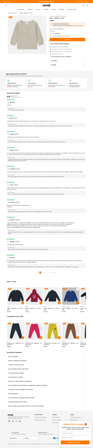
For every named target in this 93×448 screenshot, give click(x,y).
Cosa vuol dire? (65, 36)
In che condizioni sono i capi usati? (18, 369)
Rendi (12, 444)
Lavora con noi (56, 422)
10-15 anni (46, 9)
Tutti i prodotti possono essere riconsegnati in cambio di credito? (27, 385)
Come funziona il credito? (15, 377)
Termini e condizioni (75, 417)
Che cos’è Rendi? (13, 356)
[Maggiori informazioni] (67, 46)
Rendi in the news (56, 420)
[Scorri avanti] (11, 285)
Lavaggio (53, 65)
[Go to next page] (55, 273)
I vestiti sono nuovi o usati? (16, 365)
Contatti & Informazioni (41, 417)
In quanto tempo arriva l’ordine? (17, 402)
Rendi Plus (61, 9)
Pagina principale (12, 13)
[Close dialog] (89, 422)
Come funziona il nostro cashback (61, 56)
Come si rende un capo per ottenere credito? (21, 398)
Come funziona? (78, 25)
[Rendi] (46, 5)
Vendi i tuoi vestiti (71, 9)
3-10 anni (38, 9)
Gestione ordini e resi (40, 420)
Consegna (54, 61)
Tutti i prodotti (20, 9)
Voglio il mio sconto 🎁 (75, 442)
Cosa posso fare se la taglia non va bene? (20, 389)
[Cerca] (6, 5)
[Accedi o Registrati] (83, 5)
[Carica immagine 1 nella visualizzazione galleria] (27, 34)
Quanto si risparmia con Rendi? (17, 361)
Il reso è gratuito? (13, 393)
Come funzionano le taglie (16, 373)
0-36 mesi (30, 9)
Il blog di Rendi (56, 417)
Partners (54, 9)
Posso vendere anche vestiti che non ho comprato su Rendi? (26, 406)
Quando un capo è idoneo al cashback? (20, 381)
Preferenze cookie (56, 444)
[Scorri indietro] (8, 285)
